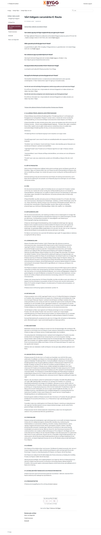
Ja (46, 500)
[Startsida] (51, 3)
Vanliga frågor (16, 10)
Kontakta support (88, 3)
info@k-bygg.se (55, 37)
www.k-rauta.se (53, 484)
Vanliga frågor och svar (26, 10)
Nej (54, 500)
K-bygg (9, 10)
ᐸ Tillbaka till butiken (13, 3)
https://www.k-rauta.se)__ (51, 124)
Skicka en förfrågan (55, 508)
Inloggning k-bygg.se (13, 18)
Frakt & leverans (12, 32)
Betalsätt (10, 35)
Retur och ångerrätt (13, 39)
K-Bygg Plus (11, 22)
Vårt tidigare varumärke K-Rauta (14, 27)
